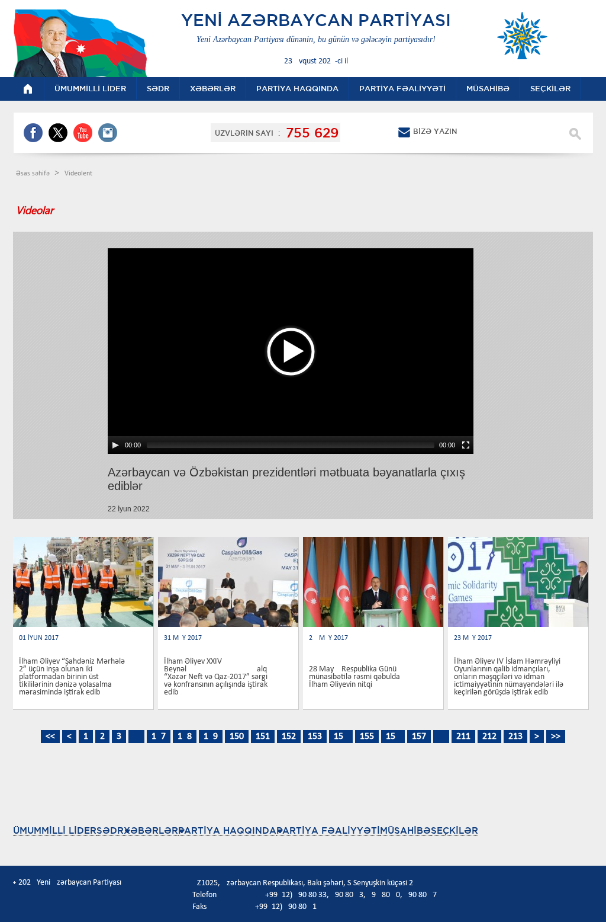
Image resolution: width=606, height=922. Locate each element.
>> (555, 736)
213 (515, 736)
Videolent (78, 173)
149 (211, 736)
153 (315, 736)
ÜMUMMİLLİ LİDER (54, 830)
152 (289, 736)
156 (393, 736)
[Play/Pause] (115, 445)
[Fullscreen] (465, 445)
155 (367, 736)
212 (489, 736)
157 (419, 736)
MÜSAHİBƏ (405, 830)
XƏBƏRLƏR (151, 830)
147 (159, 736)
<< (50, 736)
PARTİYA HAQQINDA (227, 830)
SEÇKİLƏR (454, 830)
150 (237, 736)
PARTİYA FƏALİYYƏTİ (328, 830)
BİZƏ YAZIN (435, 131)
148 (185, 736)
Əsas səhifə (33, 173)
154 (341, 736)
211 (463, 736)
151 (263, 736)
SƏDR (110, 830)
